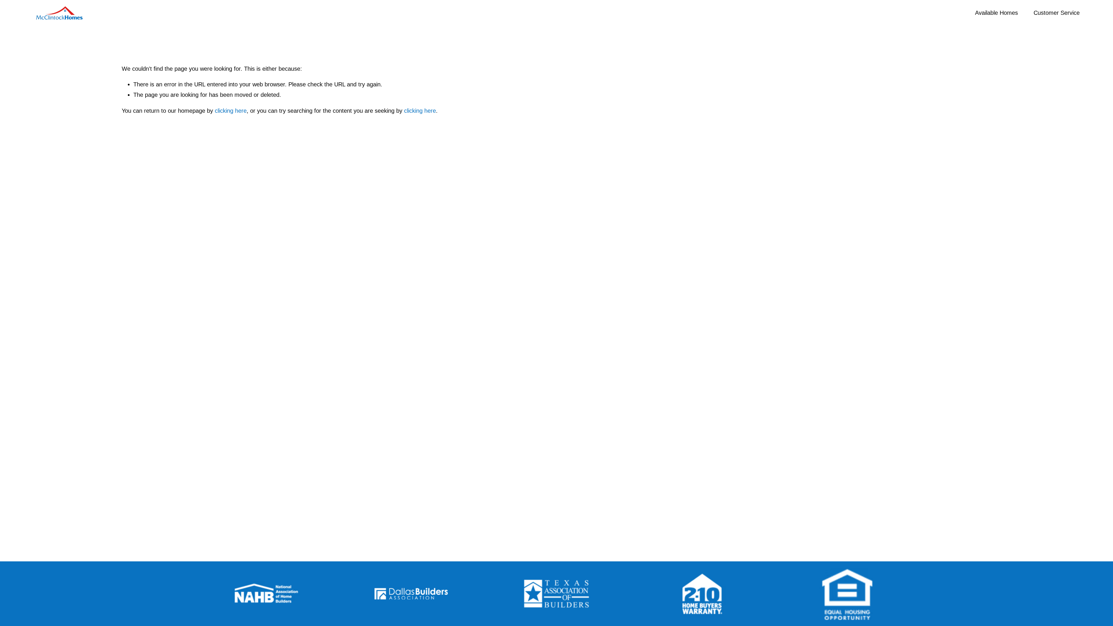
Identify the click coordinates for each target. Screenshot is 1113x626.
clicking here (231, 111)
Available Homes (996, 13)
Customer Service (1057, 13)
